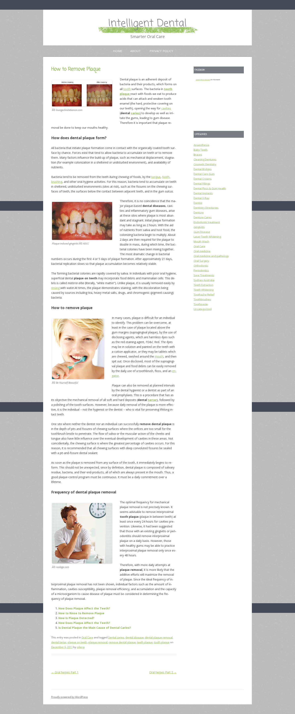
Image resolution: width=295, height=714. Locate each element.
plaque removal (98, 642)
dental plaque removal (159, 637)
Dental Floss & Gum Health (210, 188)
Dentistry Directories (206, 208)
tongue (156, 177)
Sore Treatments (204, 275)
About (135, 51)
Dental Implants (203, 193)
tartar (152, 400)
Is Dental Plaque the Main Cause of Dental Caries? (94, 628)
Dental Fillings (202, 183)
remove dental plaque (122, 642)
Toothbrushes (202, 299)
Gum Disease (202, 232)
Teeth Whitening (204, 290)
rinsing (55, 288)
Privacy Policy (161, 51)
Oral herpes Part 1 (64, 672)
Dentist (198, 203)
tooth (127, 89)
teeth (168, 89)
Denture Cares (203, 217)
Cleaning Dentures (205, 159)
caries (135, 113)
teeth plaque (145, 642)
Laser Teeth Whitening (207, 236)
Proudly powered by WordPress (69, 697)
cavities (166, 108)
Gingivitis (199, 227)
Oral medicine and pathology (211, 256)
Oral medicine (202, 251)
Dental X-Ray (201, 198)
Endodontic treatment (207, 222)
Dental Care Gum (204, 174)
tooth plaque (162, 642)
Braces (198, 154)
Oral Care (87, 637)
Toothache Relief (204, 294)
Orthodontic (201, 265)
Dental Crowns (203, 179)
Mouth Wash (201, 241)
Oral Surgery (201, 261)
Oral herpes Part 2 (163, 672)
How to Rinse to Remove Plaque (81, 613)
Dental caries (116, 637)
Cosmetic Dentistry (205, 164)
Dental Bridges (203, 169)
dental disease (134, 637)
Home (117, 51)
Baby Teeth (201, 150)
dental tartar (58, 642)
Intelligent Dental (147, 23)
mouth (159, 356)
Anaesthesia (201, 145)
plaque (125, 94)
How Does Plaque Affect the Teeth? (84, 608)
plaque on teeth (77, 642)
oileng (80, 647)
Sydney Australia (204, 280)
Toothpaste (201, 304)
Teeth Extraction (203, 285)
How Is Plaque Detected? (76, 618)
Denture (199, 212)
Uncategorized (203, 309)
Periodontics (201, 270)
